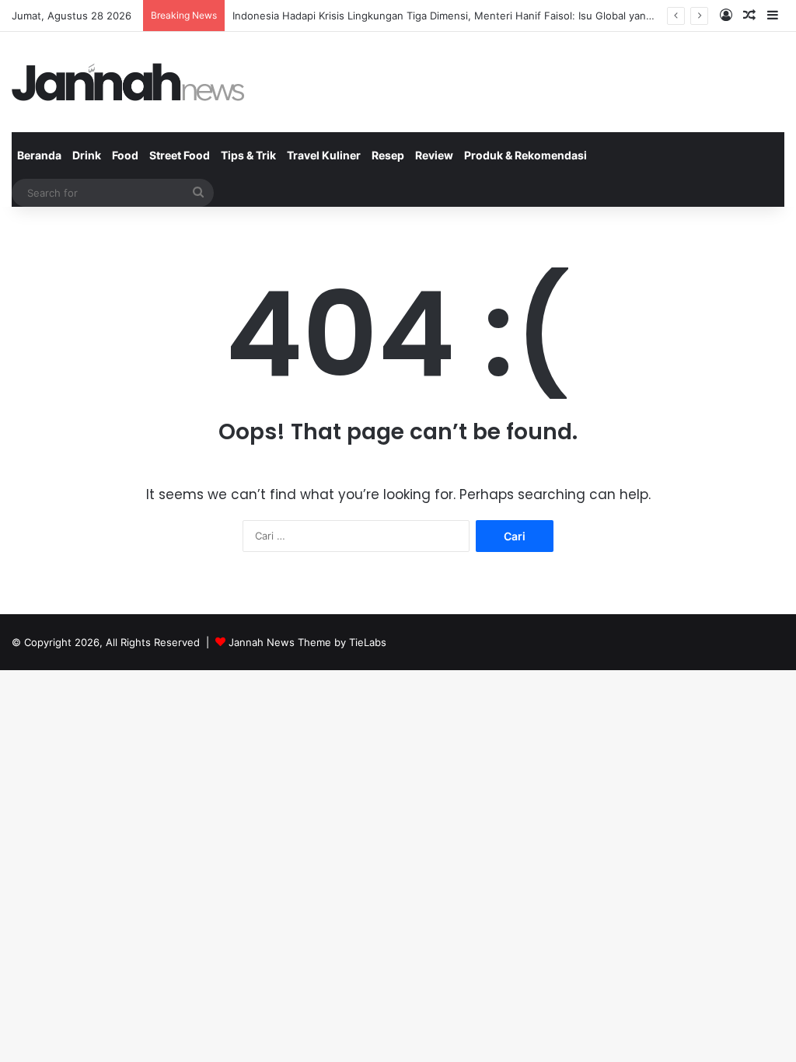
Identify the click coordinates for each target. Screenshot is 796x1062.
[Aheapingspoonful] (128, 82)
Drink (86, 155)
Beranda (39, 155)
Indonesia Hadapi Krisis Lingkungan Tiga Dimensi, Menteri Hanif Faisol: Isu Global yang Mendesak (469, 15)
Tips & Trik (248, 155)
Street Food (179, 155)
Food (125, 155)
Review (434, 155)
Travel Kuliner (324, 155)
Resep (388, 155)
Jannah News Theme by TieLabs (307, 642)
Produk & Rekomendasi (525, 155)
